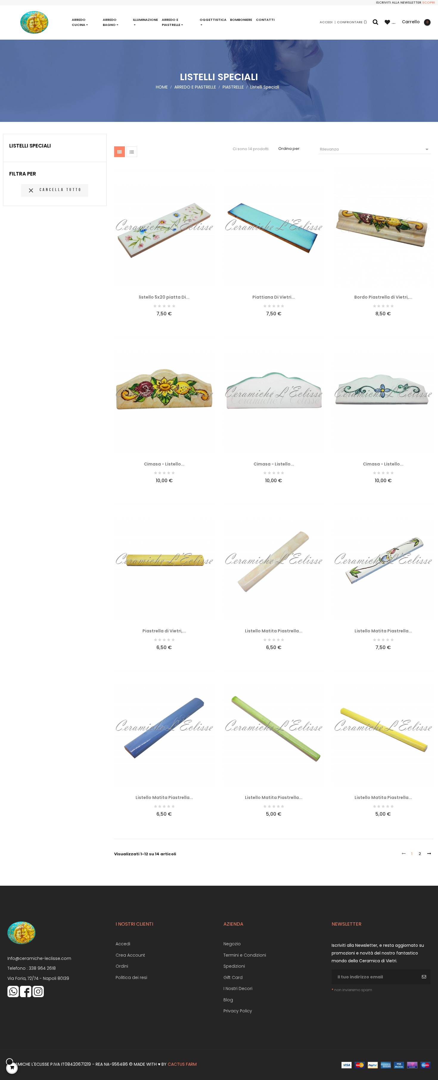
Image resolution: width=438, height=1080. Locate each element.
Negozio (232, 944)
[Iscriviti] (425, 976)
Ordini (122, 966)
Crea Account (130, 955)
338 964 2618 (42, 968)
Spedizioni (234, 966)
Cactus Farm (182, 1064)
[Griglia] (119, 152)
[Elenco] (132, 152)
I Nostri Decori (237, 988)
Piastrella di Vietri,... (164, 631)
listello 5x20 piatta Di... (164, 297)
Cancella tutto (54, 190)
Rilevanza (375, 149)
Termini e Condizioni (244, 955)
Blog (228, 1000)
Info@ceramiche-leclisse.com (39, 958)
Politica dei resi (131, 977)
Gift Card (233, 977)
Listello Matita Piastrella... (273, 631)
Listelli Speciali (30, 145)
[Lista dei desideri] (390, 22)
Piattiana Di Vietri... (273, 297)
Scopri (428, 2)
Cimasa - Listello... (164, 464)
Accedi (123, 944)
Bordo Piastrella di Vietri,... (383, 297)
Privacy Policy (237, 1011)
